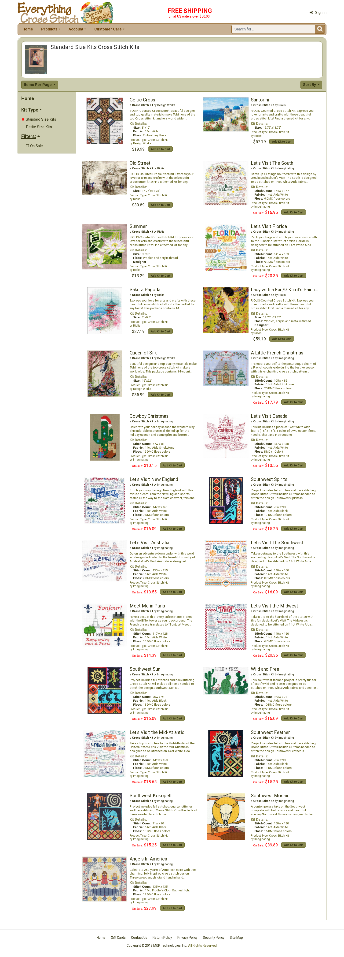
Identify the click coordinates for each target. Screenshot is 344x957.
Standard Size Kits (39, 119)
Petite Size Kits (39, 127)
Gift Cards (118, 937)
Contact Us (139, 937)
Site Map (236, 937)
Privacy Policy (187, 937)
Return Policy (162, 937)
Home (27, 29)
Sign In (320, 12)
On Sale (34, 146)
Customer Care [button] (108, 29)
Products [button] (49, 29)
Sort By (310, 84)
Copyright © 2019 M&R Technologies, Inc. (157, 945)
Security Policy (213, 937)
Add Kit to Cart (160, 149)
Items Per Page (38, 84)
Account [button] (76, 29)
